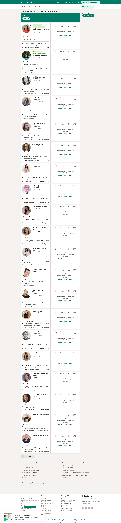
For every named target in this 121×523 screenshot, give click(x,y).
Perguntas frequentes (47, 510)
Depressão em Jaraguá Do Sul (70, 465)
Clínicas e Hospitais (46, 500)
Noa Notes (65, 503)
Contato (23, 505)
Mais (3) (24, 477)
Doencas (43, 508)
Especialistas (44, 498)
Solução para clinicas (66, 502)
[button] (78, 16)
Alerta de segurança (66, 508)
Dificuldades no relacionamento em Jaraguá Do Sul (75, 472)
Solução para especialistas (68, 500)
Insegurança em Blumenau (29, 467)
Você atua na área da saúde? (90, 2)
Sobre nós (23, 503)
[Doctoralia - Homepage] (29, 2)
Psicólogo (26, 18)
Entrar (78, 2)
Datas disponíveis (49, 7)
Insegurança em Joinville (28, 465)
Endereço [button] (25, 39)
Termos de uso (65, 507)
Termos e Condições (26, 508)
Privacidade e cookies (26, 498)
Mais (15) (64, 477)
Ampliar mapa (88, 15)
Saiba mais (24, 519)
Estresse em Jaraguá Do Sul (69, 470)
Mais (39, 32)
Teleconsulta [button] (35, 39)
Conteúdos (64, 505)
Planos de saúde (45, 502)
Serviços (43, 507)
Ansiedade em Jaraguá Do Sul (69, 467)
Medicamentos (45, 505)
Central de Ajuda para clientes (69, 510)
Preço (62, 498)
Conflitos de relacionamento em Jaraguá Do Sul (74, 475)
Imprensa (23, 510)
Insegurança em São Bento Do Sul (31, 470)
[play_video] (26, 28)
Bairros (61, 7)
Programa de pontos (72, 7)
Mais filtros (88, 7)
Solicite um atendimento (65, 35)
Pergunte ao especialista (47, 503)
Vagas (28, 507)
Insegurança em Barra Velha (29, 472)
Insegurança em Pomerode (29, 475)
